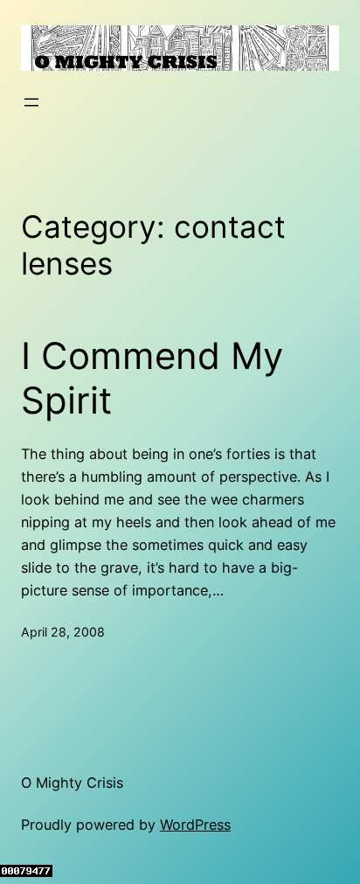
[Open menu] (31, 102)
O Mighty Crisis (72, 782)
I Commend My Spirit (152, 377)
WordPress (195, 824)
